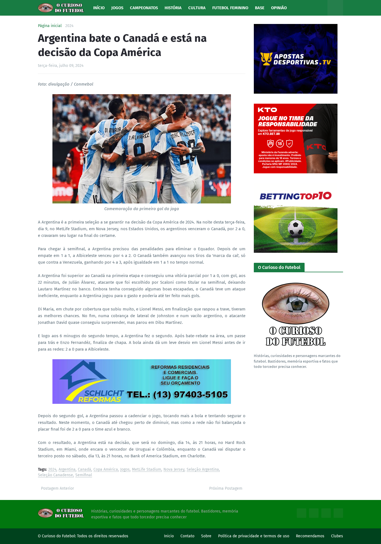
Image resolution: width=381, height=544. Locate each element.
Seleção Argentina (203, 470)
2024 (69, 26)
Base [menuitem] (259, 7)
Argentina (67, 470)
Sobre (206, 536)
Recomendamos (310, 536)
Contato (187, 536)
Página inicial (50, 26)
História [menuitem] (173, 7)
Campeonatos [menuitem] (144, 7)
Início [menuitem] (99, 7)
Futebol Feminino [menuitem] (230, 7)
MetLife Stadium (146, 470)
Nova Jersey (173, 470)
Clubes (337, 536)
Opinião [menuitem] (279, 7)
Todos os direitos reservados (102, 536)
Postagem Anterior (57, 488)
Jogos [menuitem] (117, 7)
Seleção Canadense (55, 475)
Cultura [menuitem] (197, 7)
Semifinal (83, 475)
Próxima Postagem (225, 488)
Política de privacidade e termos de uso (253, 536)
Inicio (169, 536)
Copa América (105, 470)
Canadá (84, 470)
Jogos (125, 470)
